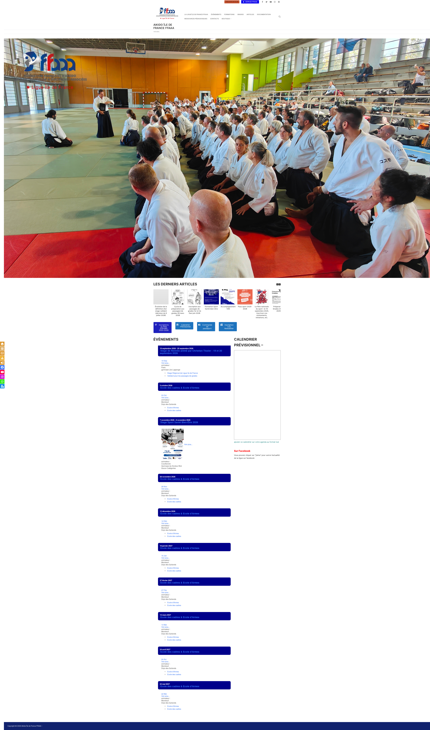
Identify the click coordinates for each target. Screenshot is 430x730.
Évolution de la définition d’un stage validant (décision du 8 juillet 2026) (161, 311)
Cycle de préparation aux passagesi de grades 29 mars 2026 (177, 311)
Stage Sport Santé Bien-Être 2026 (179, 422)
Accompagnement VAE (228, 308)
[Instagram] (274, 2)
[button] (280, 284)
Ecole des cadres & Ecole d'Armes (179, 387)
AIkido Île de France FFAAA (163, 26)
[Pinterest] (279, 2)
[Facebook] (262, 2)
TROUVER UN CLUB (232, 2)
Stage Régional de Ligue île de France (182, 373)
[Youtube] (270, 2)
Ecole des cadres (174, 410)
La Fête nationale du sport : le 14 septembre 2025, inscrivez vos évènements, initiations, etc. (262, 312)
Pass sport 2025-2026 (245, 308)
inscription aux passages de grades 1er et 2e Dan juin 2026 (194, 310)
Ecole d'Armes (173, 407)
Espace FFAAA (251, 2)
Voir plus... (165, 362)
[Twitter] (266, 2)
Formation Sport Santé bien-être (211, 308)
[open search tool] (280, 17)
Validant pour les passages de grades (182, 376)
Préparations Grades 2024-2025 (278, 309)
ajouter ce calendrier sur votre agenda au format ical (256, 442)
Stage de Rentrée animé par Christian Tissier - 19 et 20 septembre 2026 (191, 352)
